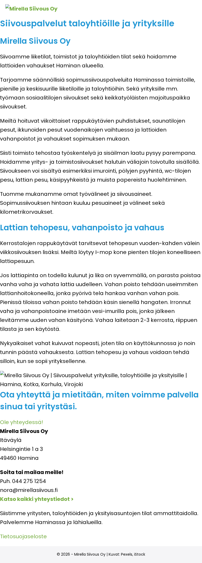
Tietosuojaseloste (23, 536)
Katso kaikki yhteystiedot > (37, 499)
